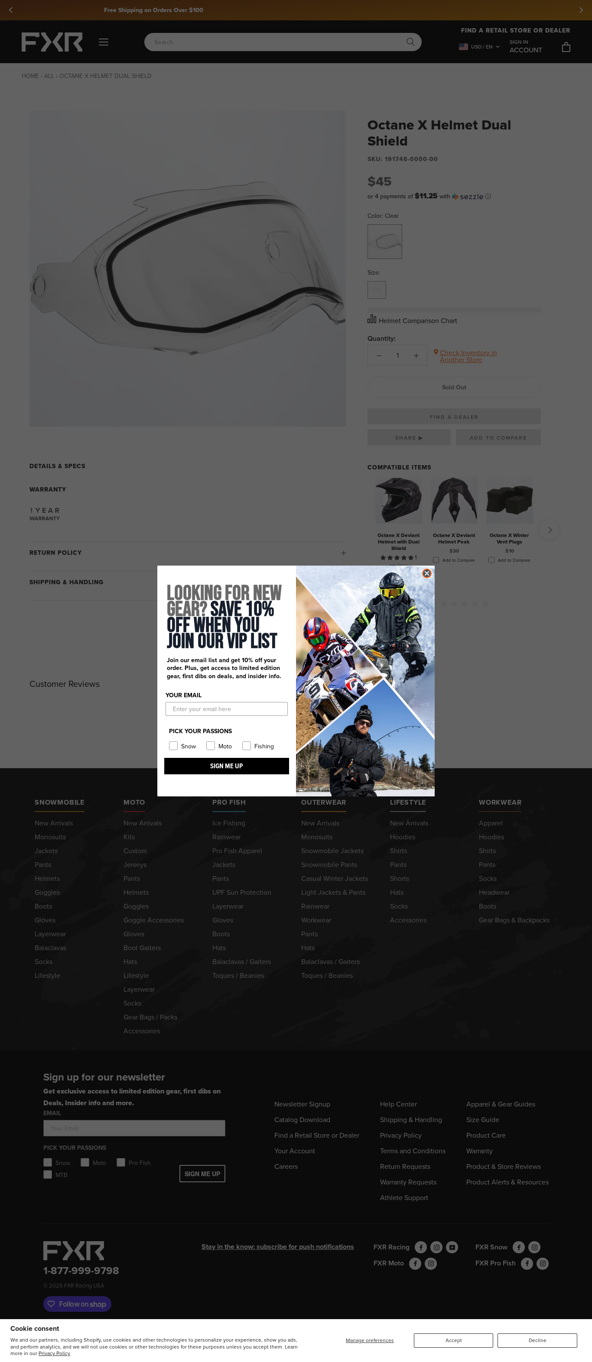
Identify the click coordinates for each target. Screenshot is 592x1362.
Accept (454, 1340)
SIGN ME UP (226, 766)
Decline (537, 1340)
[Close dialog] (427, 573)
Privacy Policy (54, 1353)
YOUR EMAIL (184, 695)
